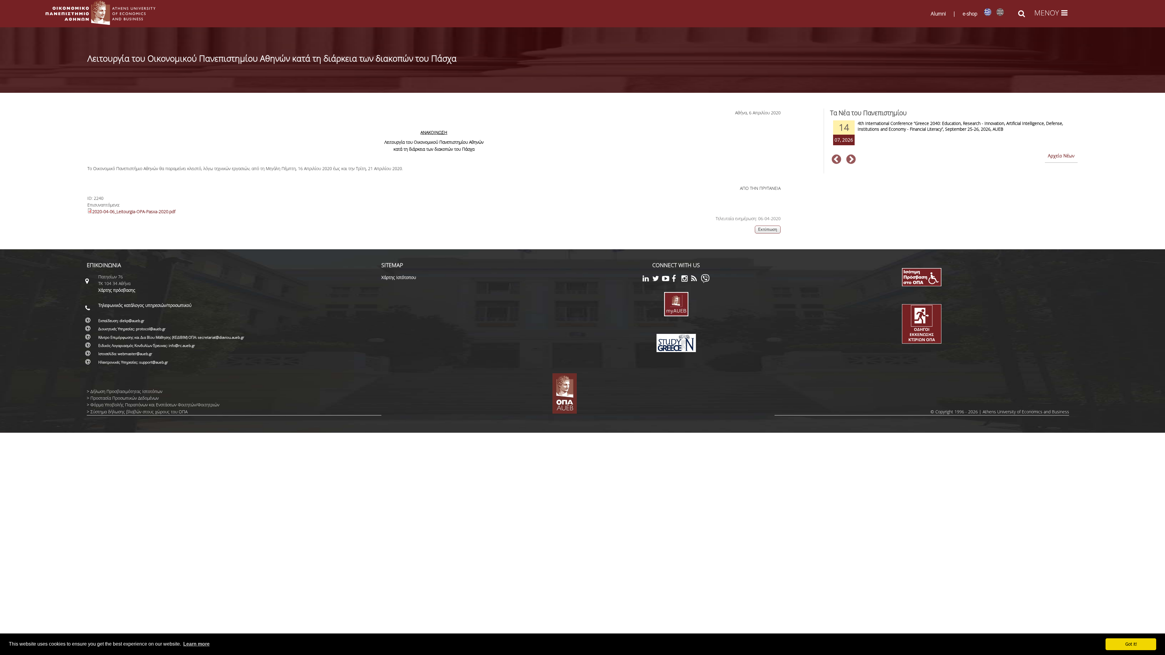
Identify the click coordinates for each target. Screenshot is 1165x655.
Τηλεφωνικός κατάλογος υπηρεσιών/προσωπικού (144, 305)
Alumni (938, 13)
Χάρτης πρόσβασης (116, 290)
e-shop (970, 13)
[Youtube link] (667, 279)
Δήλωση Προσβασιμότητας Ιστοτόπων (126, 391)
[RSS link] (696, 279)
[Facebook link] (676, 279)
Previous (836, 159)
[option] (954, 136)
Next (851, 159)
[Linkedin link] (647, 279)
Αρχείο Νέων (1061, 156)
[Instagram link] (686, 279)
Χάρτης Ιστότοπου (398, 277)
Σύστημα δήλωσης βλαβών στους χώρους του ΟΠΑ (138, 412)
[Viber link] (705, 281)
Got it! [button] (1131, 644)
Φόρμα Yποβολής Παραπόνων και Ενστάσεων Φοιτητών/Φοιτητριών (154, 405)
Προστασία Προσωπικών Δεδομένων (124, 398)
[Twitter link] (657, 279)
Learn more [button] (196, 644)
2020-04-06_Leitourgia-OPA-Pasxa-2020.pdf (133, 211)
